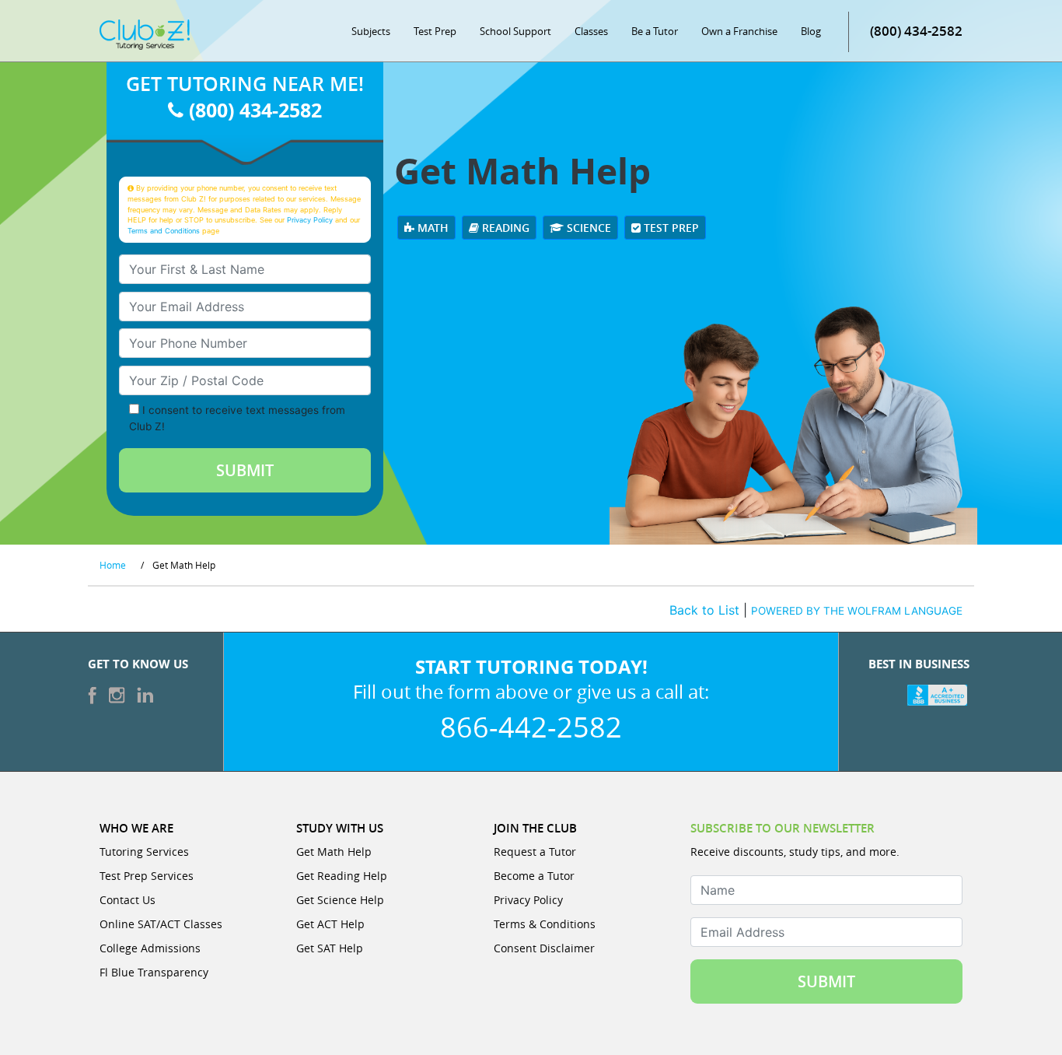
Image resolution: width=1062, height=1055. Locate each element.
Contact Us (127, 899)
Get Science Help (340, 899)
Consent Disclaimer (544, 948)
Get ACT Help (330, 924)
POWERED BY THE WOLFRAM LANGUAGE (856, 611)
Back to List (704, 610)
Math (431, 227)
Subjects (370, 31)
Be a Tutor (654, 31)
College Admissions (150, 948)
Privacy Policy (310, 220)
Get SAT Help (329, 948)
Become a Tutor (534, 875)
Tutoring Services (144, 851)
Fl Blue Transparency (154, 972)
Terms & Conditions (545, 924)
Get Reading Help (341, 875)
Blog (811, 31)
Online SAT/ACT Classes (161, 924)
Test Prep (435, 31)
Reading (504, 227)
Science (587, 227)
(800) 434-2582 (916, 31)
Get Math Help (334, 851)
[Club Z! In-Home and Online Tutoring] (145, 33)
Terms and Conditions (164, 230)
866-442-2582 (531, 726)
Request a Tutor (535, 851)
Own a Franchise (739, 31)
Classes (591, 31)
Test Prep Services (147, 875)
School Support (515, 31)
